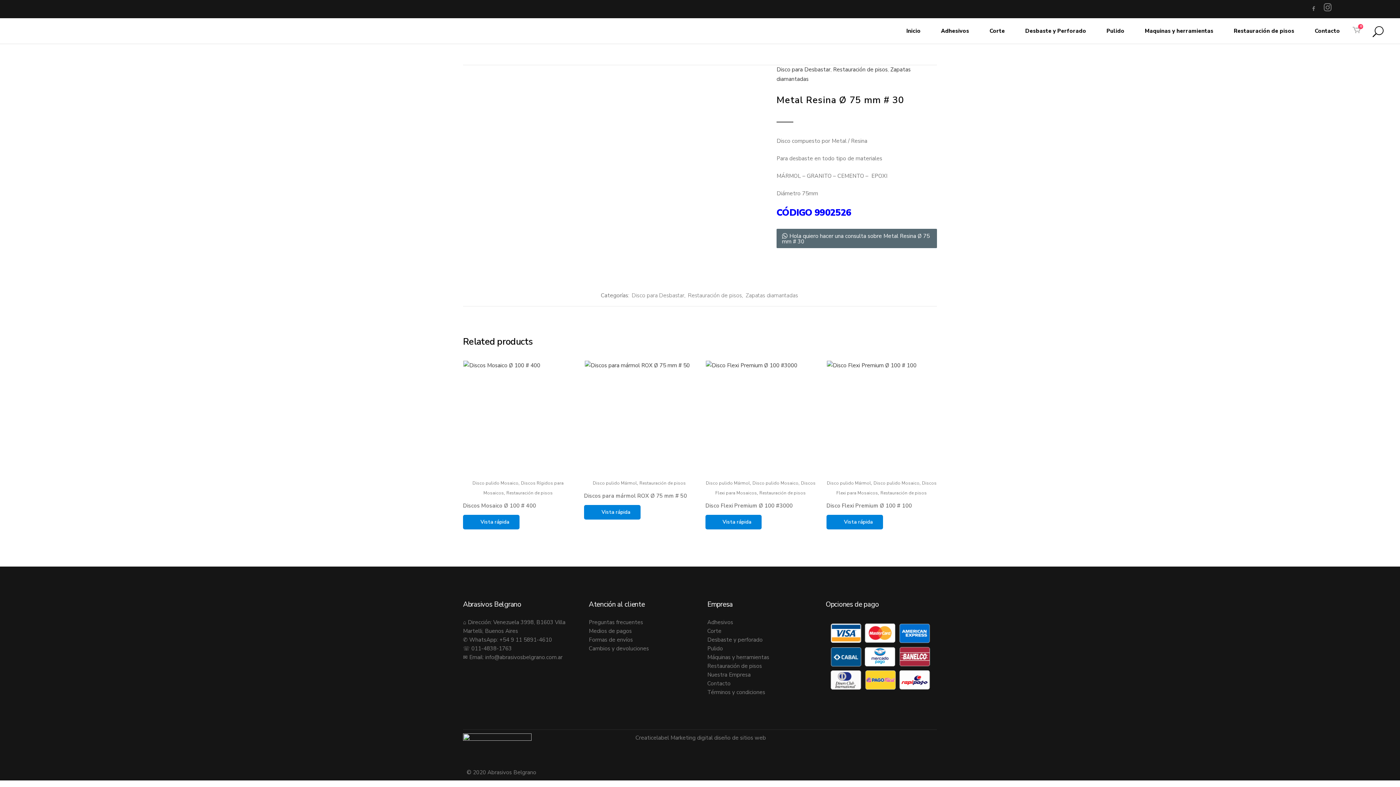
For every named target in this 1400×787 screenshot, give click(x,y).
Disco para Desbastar (804, 69)
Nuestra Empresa (729, 674)
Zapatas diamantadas (772, 295)
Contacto (719, 683)
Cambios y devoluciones (619, 648)
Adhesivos (720, 622)
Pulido (715, 648)
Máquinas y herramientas (738, 657)
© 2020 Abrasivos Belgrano (501, 772)
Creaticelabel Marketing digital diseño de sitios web (700, 737)
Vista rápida (495, 521)
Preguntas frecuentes (616, 622)
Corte (714, 631)
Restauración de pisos (860, 69)
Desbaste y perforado (735, 639)
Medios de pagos (610, 631)
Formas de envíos (611, 639)
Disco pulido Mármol (615, 483)
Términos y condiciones (736, 692)
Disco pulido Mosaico (495, 483)
